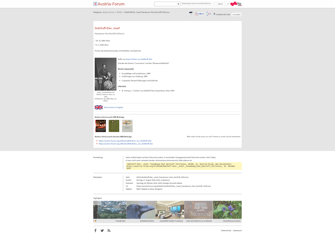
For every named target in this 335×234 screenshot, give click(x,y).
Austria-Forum (111, 4)
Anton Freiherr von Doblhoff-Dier (139, 59)
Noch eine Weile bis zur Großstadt (199, 221)
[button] (200, 13)
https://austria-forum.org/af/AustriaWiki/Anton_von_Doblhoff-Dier (126, 143)
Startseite (95, 4)
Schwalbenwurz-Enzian (232, 221)
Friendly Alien (120, 221)
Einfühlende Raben (147, 221)
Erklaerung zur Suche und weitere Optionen (196, 3)
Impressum (237, 230)
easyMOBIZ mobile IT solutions (171, 221)
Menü (220, 4)
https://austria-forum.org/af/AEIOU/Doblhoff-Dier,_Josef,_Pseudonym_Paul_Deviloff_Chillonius (174, 166)
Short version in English (113, 107)
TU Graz (236, 4)
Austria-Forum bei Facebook (95, 230)
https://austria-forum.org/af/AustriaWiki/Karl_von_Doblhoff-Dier (125, 141)
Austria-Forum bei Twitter (102, 230)
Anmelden (237, 14)
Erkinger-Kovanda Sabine (172, 183)
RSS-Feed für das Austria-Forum (109, 230)
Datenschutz (226, 230)
